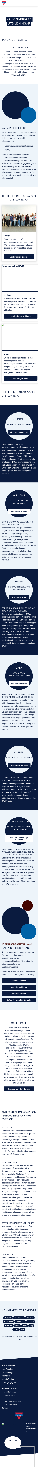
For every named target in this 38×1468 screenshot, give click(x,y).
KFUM (4, 40)
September (18, 1318)
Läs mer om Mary (19, 684)
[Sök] (29, 3)
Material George (19, 981)
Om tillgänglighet (9, 1382)
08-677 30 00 (9, 1395)
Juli (22, 1330)
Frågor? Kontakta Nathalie (19, 1000)
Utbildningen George (19, 257)
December (20, 1322)
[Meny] (34, 3)
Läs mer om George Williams (19, 838)
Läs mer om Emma (19, 598)
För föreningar (8, 1372)
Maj (31, 1326)
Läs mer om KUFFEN (19, 766)
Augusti (8, 1318)
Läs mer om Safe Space (19, 1089)
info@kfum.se (10, 1392)
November (8, 1322)
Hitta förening (7, 1369)
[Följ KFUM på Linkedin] (13, 1444)
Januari (31, 1322)
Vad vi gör (12, 40)
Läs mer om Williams (19, 511)
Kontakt (5, 1408)
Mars (17, 1326)
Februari (8, 1326)
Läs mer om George (19, 432)
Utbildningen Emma (21, 379)
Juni (16, 1330)
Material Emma (19, 994)
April (24, 1326)
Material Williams (19, 987)
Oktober (30, 1318)
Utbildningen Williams (21, 316)
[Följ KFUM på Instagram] (12, 1444)
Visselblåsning (8, 1379)
